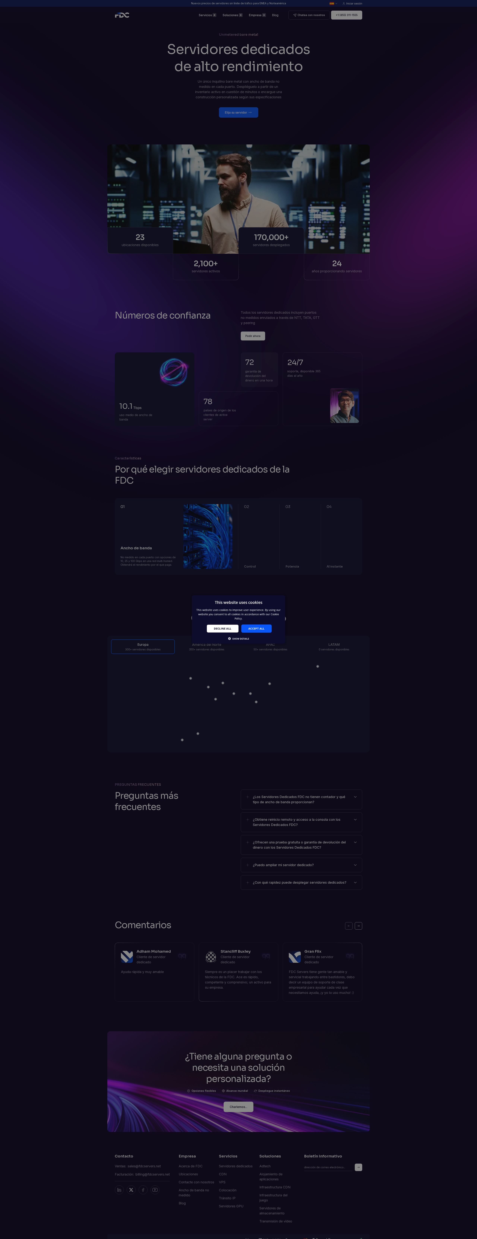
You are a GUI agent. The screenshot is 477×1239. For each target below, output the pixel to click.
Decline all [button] (222, 628)
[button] (238, 638)
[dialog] (238, 619)
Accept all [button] (256, 628)
